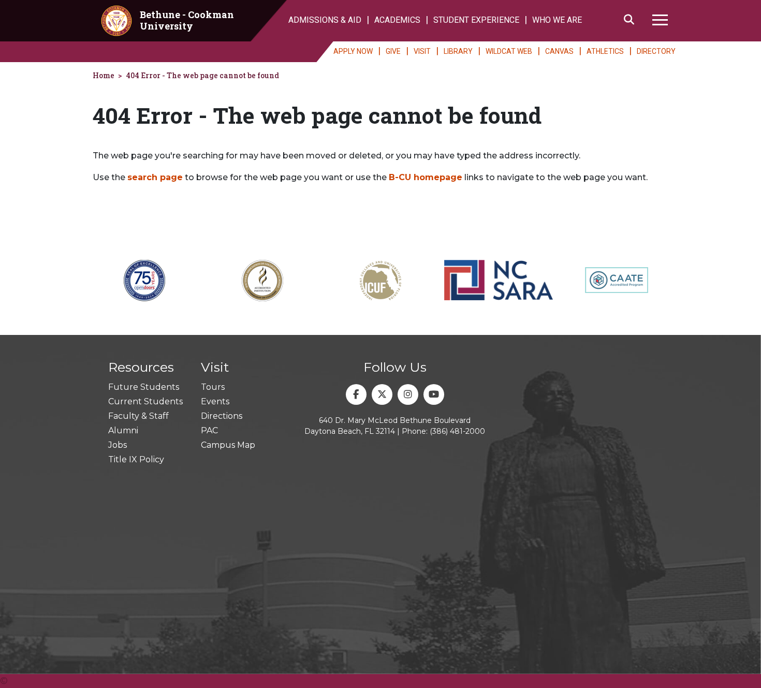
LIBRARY (458, 51)
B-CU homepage (425, 177)
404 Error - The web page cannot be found (202, 75)
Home (103, 75)
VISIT (422, 51)
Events (215, 401)
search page (155, 177)
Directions (221, 416)
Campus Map (228, 445)
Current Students (145, 401)
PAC (209, 430)
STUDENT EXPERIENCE (476, 20)
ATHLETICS (605, 51)
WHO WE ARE (557, 20)
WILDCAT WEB (509, 51)
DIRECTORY (656, 51)
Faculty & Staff (138, 416)
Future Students (143, 387)
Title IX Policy (136, 459)
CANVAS (559, 51)
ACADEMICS (397, 20)
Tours (213, 387)
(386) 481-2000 (457, 431)
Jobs (117, 445)
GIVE (393, 51)
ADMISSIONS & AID (324, 20)
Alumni (123, 430)
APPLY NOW (353, 51)
